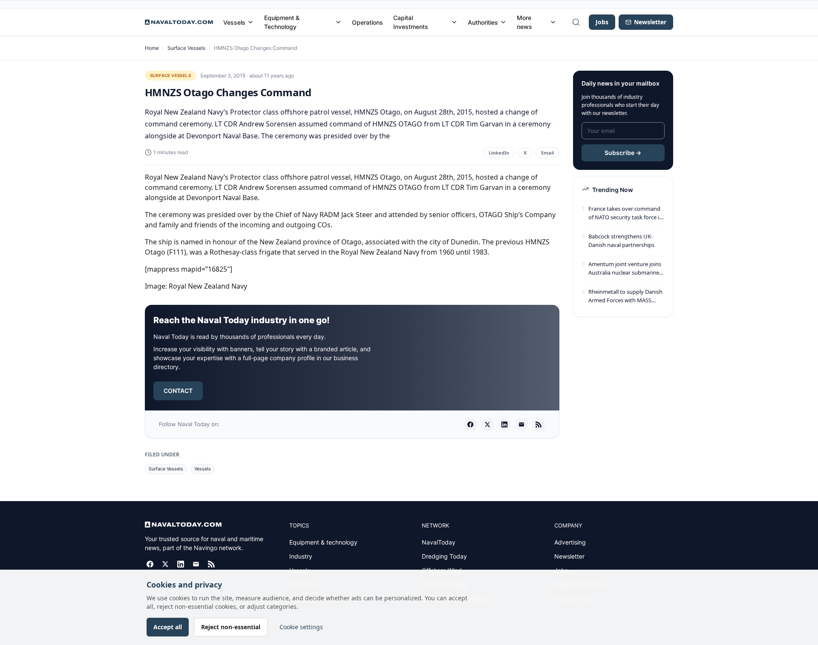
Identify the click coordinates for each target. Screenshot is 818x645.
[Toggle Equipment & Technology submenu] (338, 22)
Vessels (234, 22)
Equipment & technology (323, 542)
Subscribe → (623, 152)
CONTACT (178, 390)
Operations (367, 22)
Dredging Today (444, 556)
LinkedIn (499, 152)
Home (152, 48)
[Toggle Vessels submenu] (250, 22)
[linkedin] (504, 424)
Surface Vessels (186, 48)
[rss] (538, 424)
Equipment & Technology (282, 22)
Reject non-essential (230, 627)
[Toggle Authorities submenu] (503, 22)
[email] (521, 424)
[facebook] (470, 424)
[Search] (576, 22)
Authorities (483, 22)
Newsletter (569, 556)
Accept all (167, 627)
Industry (300, 556)
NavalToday (438, 542)
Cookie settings (301, 627)
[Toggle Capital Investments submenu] (454, 22)
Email (547, 152)
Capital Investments (410, 22)
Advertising (570, 542)
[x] (487, 424)
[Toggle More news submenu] (553, 22)
